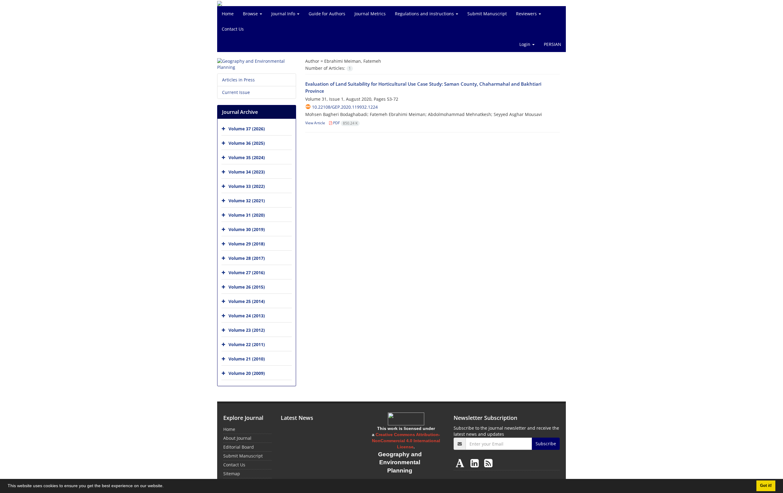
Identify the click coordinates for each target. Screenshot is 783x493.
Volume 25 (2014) (246, 301)
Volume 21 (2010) (246, 359)
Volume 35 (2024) (246, 157)
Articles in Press (238, 80)
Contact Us (233, 29)
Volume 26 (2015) (246, 287)
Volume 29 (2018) (246, 244)
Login (525, 44)
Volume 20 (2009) (246, 373)
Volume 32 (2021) (246, 201)
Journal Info (283, 14)
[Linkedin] (476, 463)
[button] (166, 486)
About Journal (237, 438)
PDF (345, 122)
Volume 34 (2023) (246, 172)
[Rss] (488, 463)
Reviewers (527, 14)
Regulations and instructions (425, 14)
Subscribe (546, 443)
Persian (552, 44)
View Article (315, 122)
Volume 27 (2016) (246, 272)
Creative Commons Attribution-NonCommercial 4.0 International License (406, 440)
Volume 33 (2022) (246, 186)
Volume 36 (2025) (246, 143)
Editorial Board (238, 447)
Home (228, 14)
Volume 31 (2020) (246, 215)
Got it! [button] (766, 486)
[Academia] (461, 463)
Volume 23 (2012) (246, 330)
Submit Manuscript (487, 14)
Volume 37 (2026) (246, 129)
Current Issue (236, 92)
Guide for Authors (327, 14)
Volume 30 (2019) (246, 229)
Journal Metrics (370, 14)
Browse (251, 14)
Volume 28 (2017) (246, 258)
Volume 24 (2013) (246, 316)
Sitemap (231, 473)
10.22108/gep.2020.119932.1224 (345, 107)
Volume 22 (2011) (246, 344)
